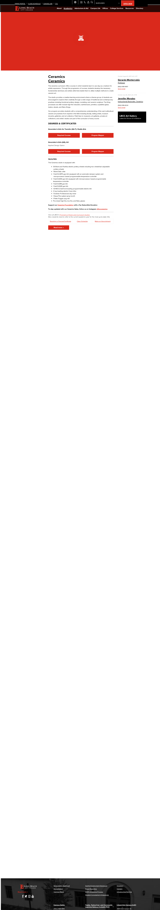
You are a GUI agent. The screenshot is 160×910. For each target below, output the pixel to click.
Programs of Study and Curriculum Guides (75, 215)
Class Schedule (82, 221)
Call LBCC (84, 2)
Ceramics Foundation (65, 205)
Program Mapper (98, 135)
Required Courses (64, 135)
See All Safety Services (88, 2)
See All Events (81, 2)
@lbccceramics (102, 209)
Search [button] (91, 2)
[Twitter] (26, 896)
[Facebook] (23, 896)
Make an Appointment (102, 221)
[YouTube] (32, 896)
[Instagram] (29, 896)
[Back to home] (24, 8)
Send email (121, 89)
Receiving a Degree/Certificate (60, 221)
